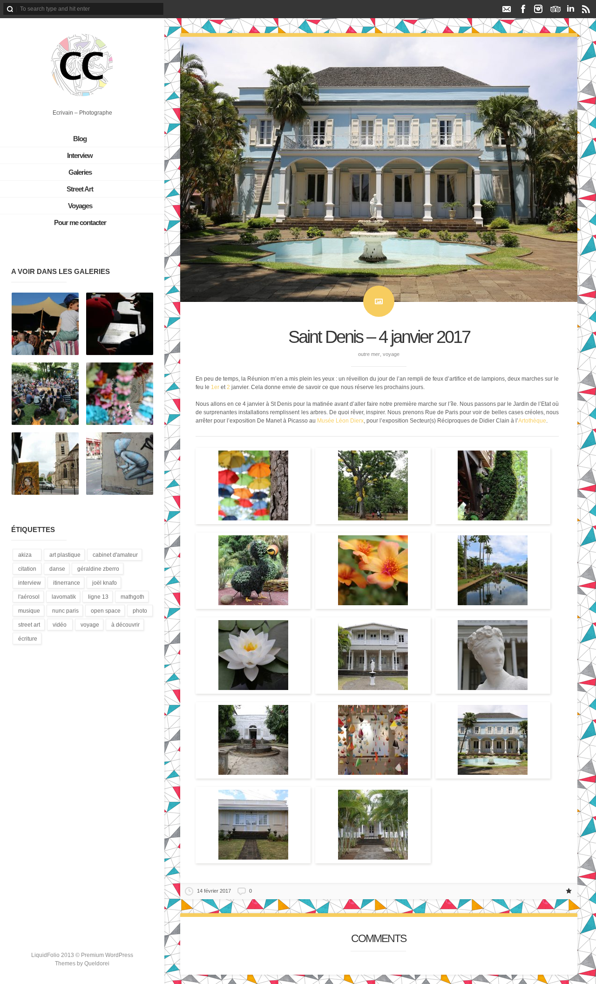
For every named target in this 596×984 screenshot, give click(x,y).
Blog (80, 139)
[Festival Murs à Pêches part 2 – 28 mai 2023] (45, 324)
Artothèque (532, 420)
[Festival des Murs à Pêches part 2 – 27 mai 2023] (45, 394)
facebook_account (523, 8)
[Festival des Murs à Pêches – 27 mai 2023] (119, 394)
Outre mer (369, 354)
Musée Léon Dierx (340, 420)
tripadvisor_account (555, 8)
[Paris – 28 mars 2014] (119, 464)
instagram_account (538, 8)
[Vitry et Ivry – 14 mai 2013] (45, 464)
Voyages (80, 206)
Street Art (80, 189)
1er (215, 387)
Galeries (80, 172)
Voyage (391, 354)
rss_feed (586, 8)
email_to (506, 8)
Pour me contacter (80, 222)
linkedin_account (570, 8)
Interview (80, 155)
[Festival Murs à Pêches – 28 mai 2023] (119, 324)
